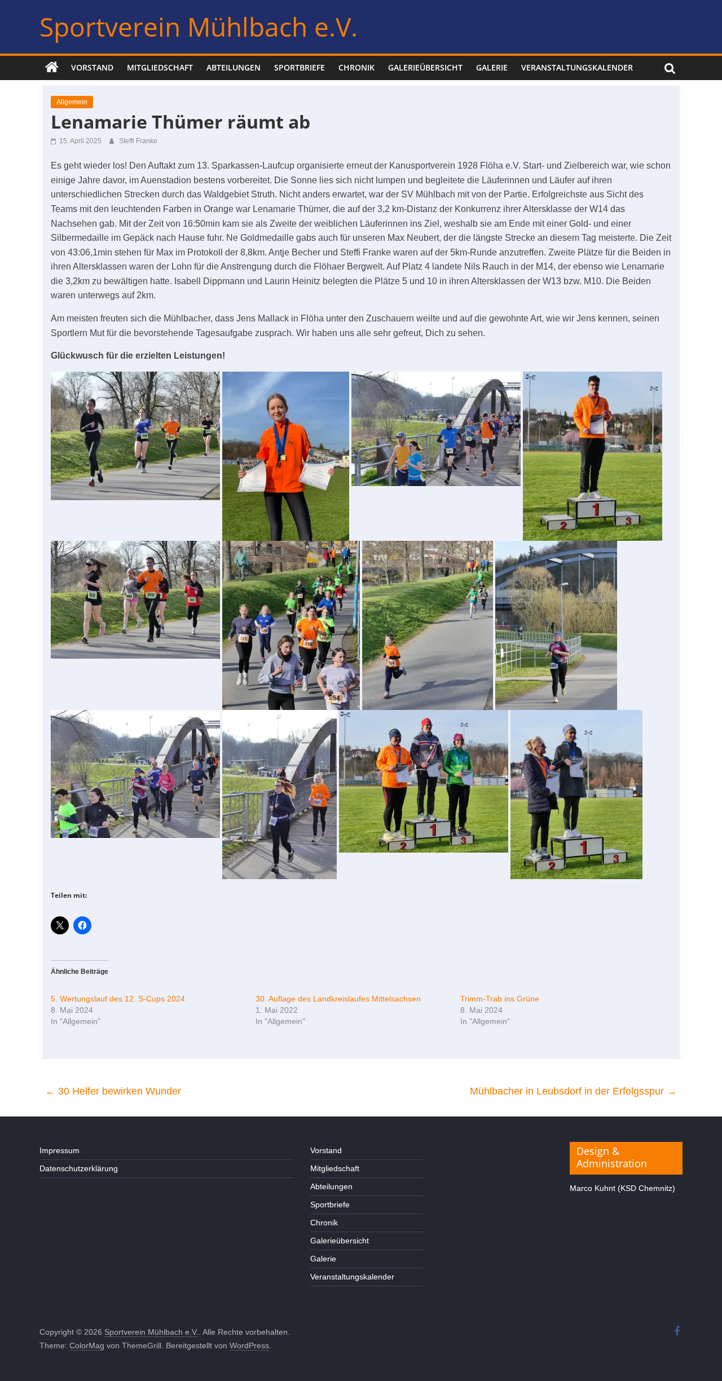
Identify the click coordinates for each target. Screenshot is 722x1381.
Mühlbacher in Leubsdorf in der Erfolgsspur (573, 1091)
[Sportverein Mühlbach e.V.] (51, 68)
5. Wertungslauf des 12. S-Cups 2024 (118, 998)
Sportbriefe (299, 67)
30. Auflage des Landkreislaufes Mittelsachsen (338, 998)
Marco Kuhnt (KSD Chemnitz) (622, 1188)
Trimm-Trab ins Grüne (499, 998)
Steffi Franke (138, 141)
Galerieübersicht (425, 67)
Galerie (492, 67)
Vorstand (92, 67)
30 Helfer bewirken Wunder (113, 1091)
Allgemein (71, 102)
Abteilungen (233, 67)
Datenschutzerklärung (78, 1168)
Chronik (356, 67)
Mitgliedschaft (160, 67)
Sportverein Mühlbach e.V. (198, 26)
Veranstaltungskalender (577, 67)
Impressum (59, 1150)
